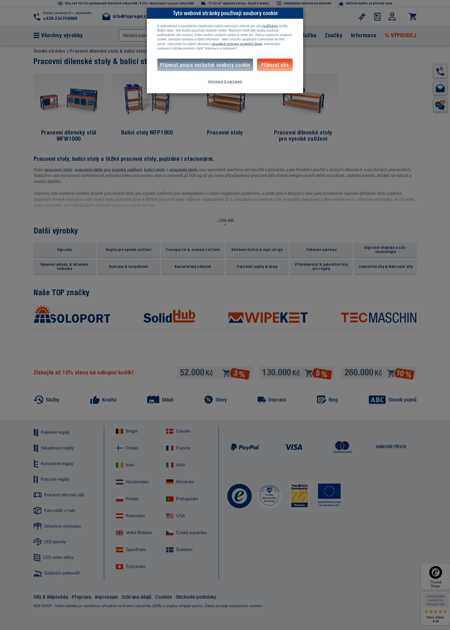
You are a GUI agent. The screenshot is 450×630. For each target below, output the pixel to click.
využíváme (270, 26)
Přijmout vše (275, 65)
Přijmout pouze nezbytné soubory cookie (205, 65)
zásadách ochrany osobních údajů (237, 44)
